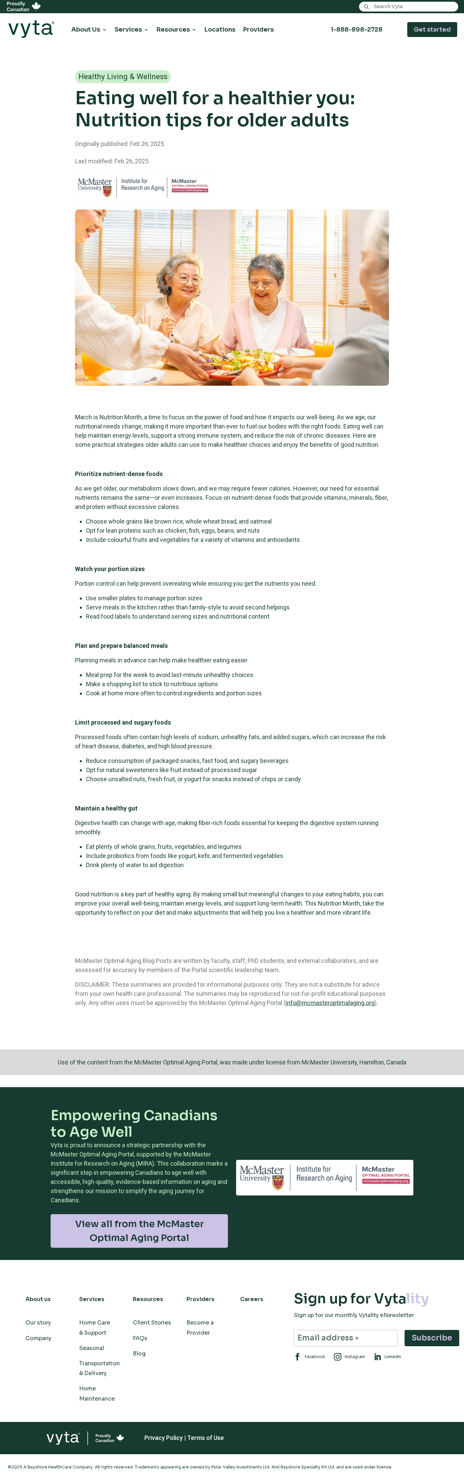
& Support (92, 1332)
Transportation (99, 1363)
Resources (173, 29)
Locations (219, 29)
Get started (432, 29)
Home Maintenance (97, 1393)
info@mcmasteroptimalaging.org (330, 1002)
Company (38, 1338)
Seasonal (91, 1348)
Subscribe (432, 1338)
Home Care (94, 1322)
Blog (139, 1353)
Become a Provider (200, 1327)
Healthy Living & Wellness (122, 76)
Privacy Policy (163, 1437)
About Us (85, 29)
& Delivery (93, 1373)
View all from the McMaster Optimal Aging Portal (139, 1231)
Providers (258, 29)
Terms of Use (205, 1437)
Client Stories (152, 1322)
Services (128, 29)
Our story (38, 1322)
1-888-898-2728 (356, 29)
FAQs (140, 1338)
